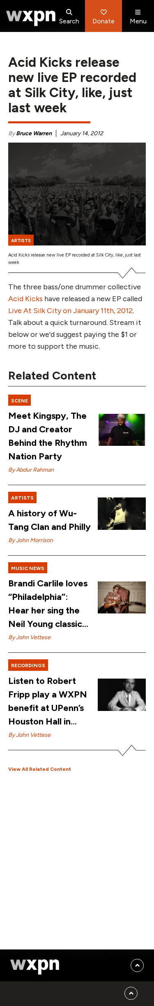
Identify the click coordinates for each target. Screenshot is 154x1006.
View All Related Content (39, 769)
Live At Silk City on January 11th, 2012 (70, 310)
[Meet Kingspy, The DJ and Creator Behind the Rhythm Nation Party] (122, 430)
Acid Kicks (25, 298)
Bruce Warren (34, 133)
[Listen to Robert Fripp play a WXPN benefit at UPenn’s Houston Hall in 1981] (122, 695)
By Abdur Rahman (31, 469)
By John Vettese (29, 637)
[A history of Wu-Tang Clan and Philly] (122, 513)
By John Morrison (30, 540)
